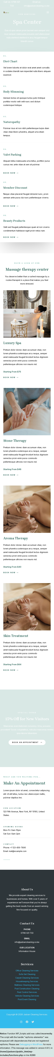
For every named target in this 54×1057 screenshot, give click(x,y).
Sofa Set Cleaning (27, 974)
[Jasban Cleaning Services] (6, 12)
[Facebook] (27, 1022)
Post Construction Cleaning (27, 988)
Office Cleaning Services (27, 970)
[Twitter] (33, 1022)
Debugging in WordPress (31, 1044)
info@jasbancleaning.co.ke (36, 5)
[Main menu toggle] (48, 12)
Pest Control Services (27, 992)
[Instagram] (21, 1022)
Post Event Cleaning (27, 999)
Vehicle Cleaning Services (27, 996)
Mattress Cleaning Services (27, 985)
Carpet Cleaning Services (27, 978)
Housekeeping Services (27, 981)
